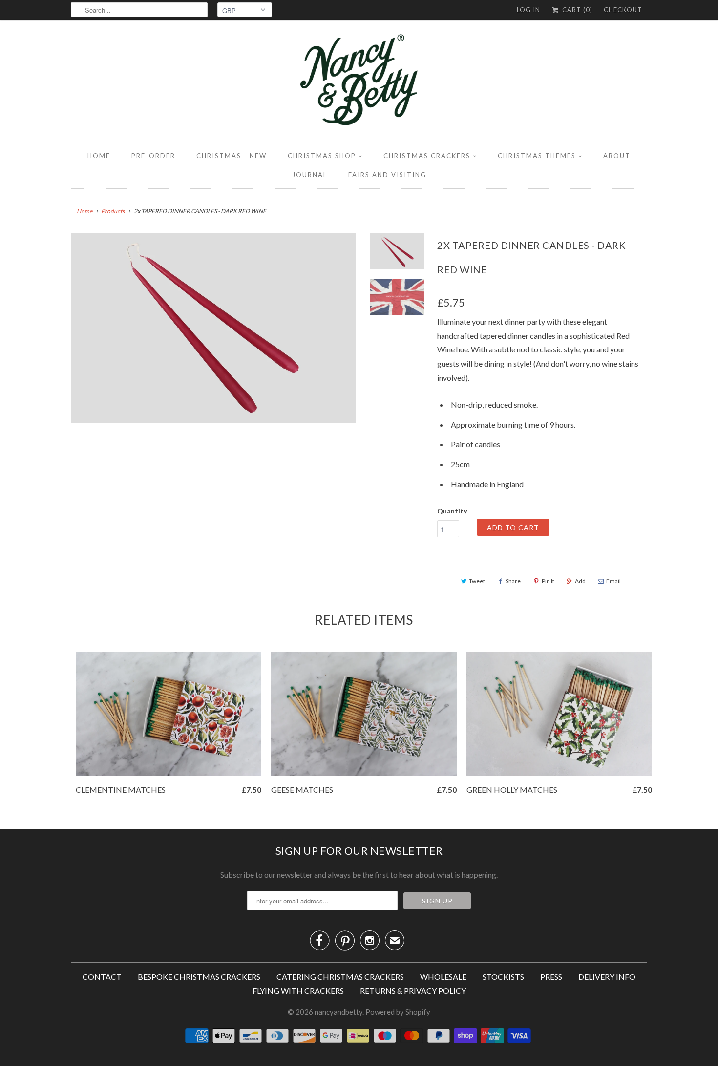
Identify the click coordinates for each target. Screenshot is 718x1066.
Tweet (477, 581)
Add (580, 581)
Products (113, 211)
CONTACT (102, 976)
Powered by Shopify (397, 1011)
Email (613, 581)
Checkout (623, 10)
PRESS (551, 976)
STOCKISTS (503, 976)
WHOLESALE (443, 976)
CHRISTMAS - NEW (231, 156)
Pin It (548, 581)
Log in (528, 10)
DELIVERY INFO (606, 976)
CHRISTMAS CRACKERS (426, 156)
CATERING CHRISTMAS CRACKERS (340, 976)
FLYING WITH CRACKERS (298, 990)
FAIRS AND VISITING (387, 175)
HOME (98, 156)
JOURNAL (309, 175)
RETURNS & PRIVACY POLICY (413, 990)
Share (513, 581)
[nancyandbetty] (359, 81)
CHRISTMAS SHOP (322, 156)
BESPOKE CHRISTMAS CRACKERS (199, 976)
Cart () (576, 10)
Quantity (452, 511)
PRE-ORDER (153, 156)
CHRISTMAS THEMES (537, 156)
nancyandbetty (338, 1011)
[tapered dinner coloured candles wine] (213, 328)
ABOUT (617, 156)
